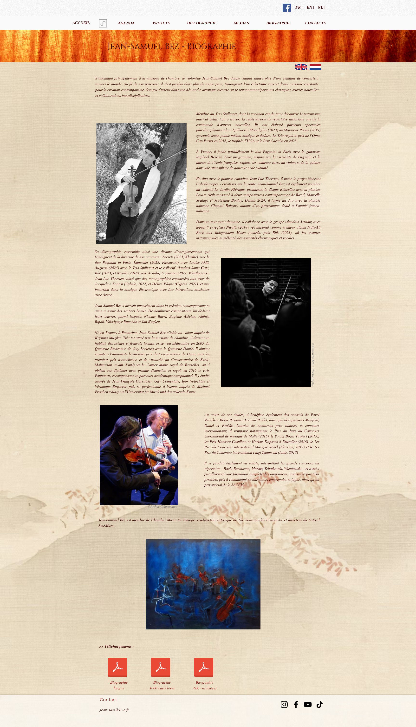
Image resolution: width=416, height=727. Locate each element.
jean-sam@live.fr (114, 709)
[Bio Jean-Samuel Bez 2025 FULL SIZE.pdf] (117, 668)
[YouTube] (307, 704)
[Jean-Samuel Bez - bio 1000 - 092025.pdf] (160, 668)
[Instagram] (284, 704)
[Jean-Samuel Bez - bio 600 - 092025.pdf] (203, 668)
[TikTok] (319, 704)
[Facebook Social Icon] (287, 8)
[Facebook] (296, 704)
